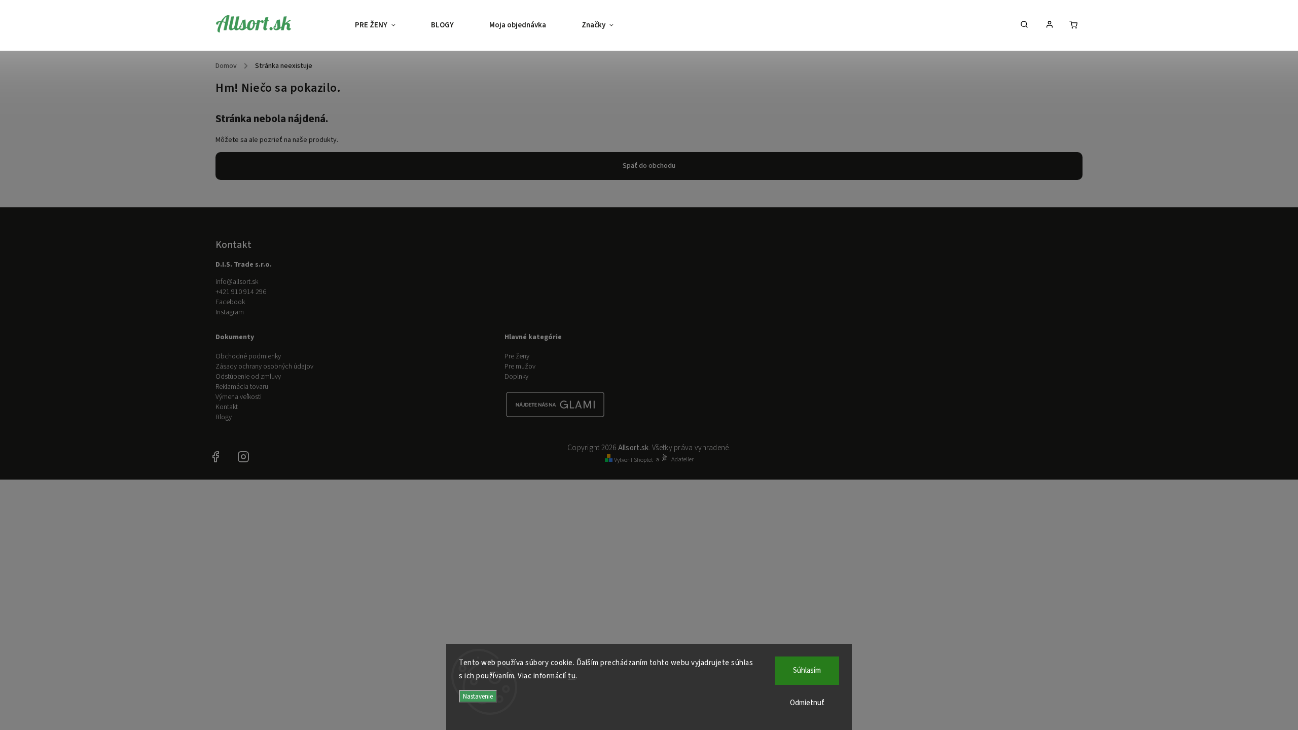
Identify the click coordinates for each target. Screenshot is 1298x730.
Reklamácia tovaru (241, 387)
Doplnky (516, 377)
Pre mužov (519, 366)
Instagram (229, 312)
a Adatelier (675, 459)
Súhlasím (807, 670)
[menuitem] (384, 25)
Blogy (223, 417)
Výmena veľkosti (238, 397)
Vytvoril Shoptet (633, 459)
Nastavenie (478, 696)
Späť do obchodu (649, 166)
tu (571, 676)
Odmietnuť (807, 703)
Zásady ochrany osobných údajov (264, 366)
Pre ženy (516, 356)
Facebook (230, 302)
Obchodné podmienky (248, 356)
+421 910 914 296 (240, 292)
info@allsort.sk (236, 282)
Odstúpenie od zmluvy (248, 377)
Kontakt (226, 407)
